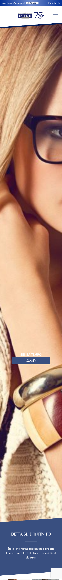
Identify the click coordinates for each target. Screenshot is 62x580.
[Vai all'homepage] (31, 21)
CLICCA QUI (48, 3)
